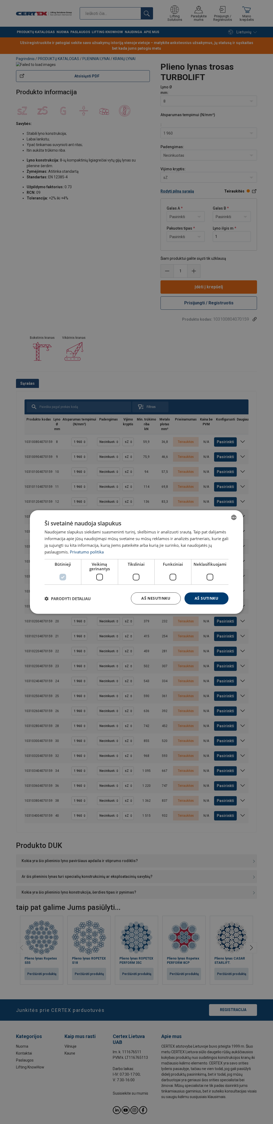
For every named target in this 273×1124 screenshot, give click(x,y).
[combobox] (233, 517)
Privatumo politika (87, 552)
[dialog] (136, 562)
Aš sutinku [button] (206, 598)
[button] (68, 599)
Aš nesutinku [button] (155, 598)
